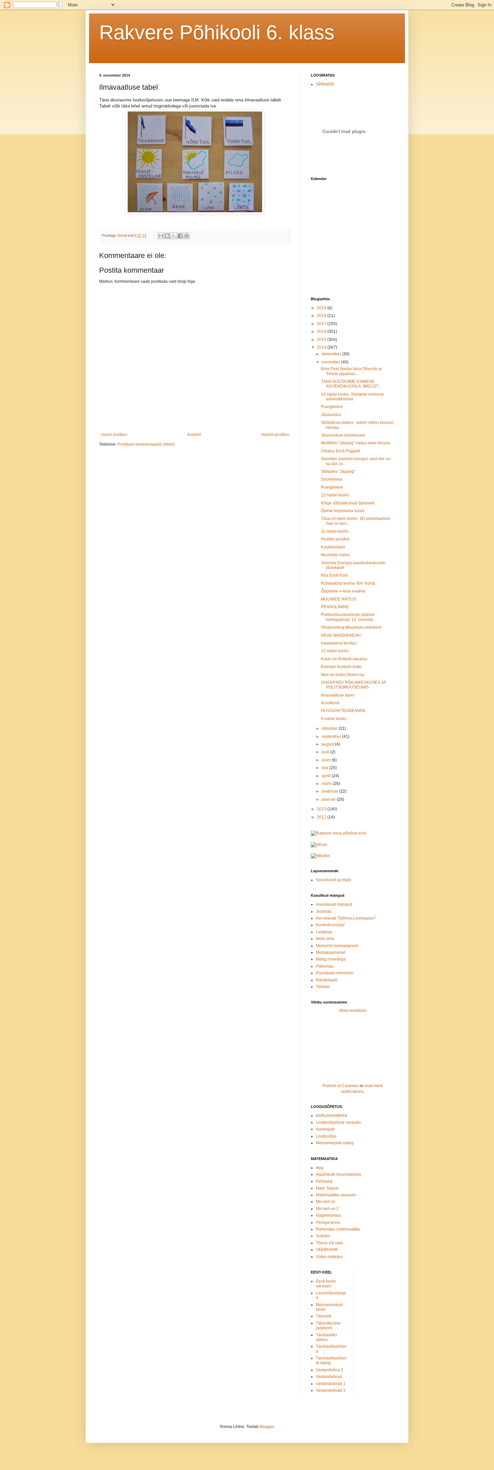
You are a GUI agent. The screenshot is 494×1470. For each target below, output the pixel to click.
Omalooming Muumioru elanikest (351, 627)
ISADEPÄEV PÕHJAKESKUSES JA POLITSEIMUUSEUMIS (353, 684)
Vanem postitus (275, 434)
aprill (327, 775)
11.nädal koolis (334, 531)
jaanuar (329, 799)
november (331, 362)
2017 (322, 323)
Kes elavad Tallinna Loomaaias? (346, 918)
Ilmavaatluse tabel (337, 695)
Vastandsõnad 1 (330, 1383)
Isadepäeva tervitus (339, 643)
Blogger (267, 1426)
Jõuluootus (331, 414)
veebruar (330, 791)
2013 (322, 809)
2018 (322, 315)
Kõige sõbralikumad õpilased (347, 503)
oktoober (330, 728)
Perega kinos (328, 1222)
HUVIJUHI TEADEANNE (343, 710)
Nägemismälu (328, 1215)
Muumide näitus (335, 554)
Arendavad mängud (334, 904)
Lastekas (324, 932)
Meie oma (325, 938)
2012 (322, 817)
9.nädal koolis (333, 718)
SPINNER (325, 84)
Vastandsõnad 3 (330, 1390)
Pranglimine (332, 406)
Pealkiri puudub (335, 539)
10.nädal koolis (335, 651)
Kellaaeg (324, 1181)
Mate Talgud (327, 1188)
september (332, 736)
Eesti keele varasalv (326, 1283)
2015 (322, 339)
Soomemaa (331, 479)
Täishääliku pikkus (326, 1337)
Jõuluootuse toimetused (343, 435)
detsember (332, 354)
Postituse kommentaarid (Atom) (146, 444)
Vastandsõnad (329, 1376)
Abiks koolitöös (353, 1010)
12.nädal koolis (335, 495)
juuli (326, 752)
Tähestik (323, 1316)
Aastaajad (325, 1129)
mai (325, 767)
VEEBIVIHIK (327, 1249)
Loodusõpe (326, 1136)
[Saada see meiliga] (161, 235)
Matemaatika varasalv (336, 1195)
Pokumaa (324, 966)
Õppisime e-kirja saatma (343, 591)
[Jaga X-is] (173, 235)
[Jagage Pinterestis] (186, 235)
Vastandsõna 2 (329, 1370)
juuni (327, 760)
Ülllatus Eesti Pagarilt (340, 451)
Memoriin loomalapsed (337, 945)
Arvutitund (330, 703)
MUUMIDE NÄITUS (338, 599)
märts (327, 783)
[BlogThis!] (167, 235)
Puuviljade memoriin (335, 973)
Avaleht (194, 434)
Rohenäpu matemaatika (338, 1229)
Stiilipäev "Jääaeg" (338, 471)
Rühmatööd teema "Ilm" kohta (348, 583)
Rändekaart (326, 980)
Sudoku (323, 1236)
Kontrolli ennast (330, 925)
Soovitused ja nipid (333, 880)
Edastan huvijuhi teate (341, 666)
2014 (322, 347)
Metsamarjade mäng (335, 1143)
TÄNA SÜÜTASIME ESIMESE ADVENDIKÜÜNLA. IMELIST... (351, 384)
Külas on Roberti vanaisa (344, 659)
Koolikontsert (333, 547)
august (328, 744)
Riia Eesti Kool (334, 575)
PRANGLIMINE (335, 607)
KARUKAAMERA (331, 1115)
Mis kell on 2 (327, 1208)
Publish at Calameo (341, 1085)
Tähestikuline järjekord (328, 1325)
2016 (322, 331)
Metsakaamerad (330, 952)
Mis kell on (325, 1201)
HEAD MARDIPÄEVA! (341, 635)
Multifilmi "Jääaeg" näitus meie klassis (355, 443)
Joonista (323, 911)
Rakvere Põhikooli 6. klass (216, 32)
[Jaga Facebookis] (180, 235)
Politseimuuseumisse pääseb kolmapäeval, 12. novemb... (348, 617)
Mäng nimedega (331, 959)
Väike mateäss (329, 1256)
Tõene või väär (329, 1243)
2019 (322, 308)
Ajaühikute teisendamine (338, 1174)
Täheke (323, 986)
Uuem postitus (114, 434)
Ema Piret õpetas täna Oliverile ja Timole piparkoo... (351, 371)
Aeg (319, 1167)
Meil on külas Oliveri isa (342, 674)
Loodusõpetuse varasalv (338, 1122)
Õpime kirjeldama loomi (342, 510)
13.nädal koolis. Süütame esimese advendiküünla (352, 396)
